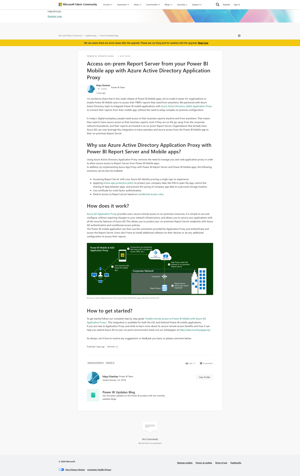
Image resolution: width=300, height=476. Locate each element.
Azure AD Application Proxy (102, 213)
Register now (55, 16)
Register (226, 4)
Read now (203, 42)
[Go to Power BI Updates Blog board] (93, 395)
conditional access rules (150, 194)
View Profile (204, 377)
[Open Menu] (239, 35)
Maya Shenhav (103, 85)
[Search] (218, 4)
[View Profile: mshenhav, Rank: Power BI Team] (91, 89)
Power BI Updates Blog (109, 35)
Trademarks (235, 462)
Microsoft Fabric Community (70, 35)
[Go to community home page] (78, 4)
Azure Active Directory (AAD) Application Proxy (186, 106)
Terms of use (221, 462)
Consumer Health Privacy (99, 469)
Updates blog (90, 35)
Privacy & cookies (204, 462)
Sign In (237, 4)
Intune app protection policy (118, 182)
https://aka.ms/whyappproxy (194, 329)
